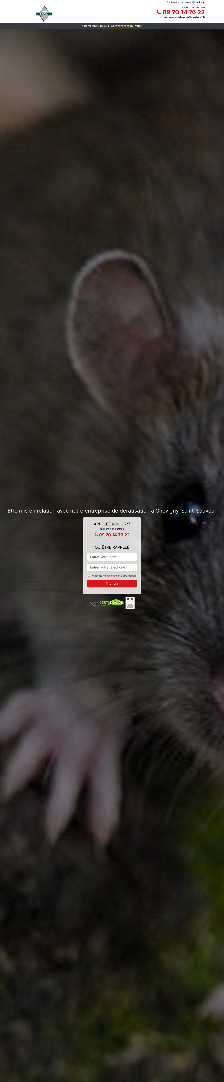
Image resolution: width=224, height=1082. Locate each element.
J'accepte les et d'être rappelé (114, 575)
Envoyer (112, 584)
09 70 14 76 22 (183, 12)
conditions (111, 575)
